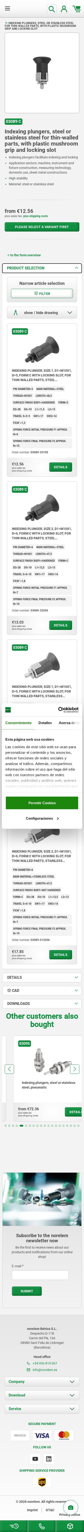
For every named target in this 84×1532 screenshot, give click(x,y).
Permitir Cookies (42, 803)
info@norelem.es (44, 1370)
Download (17, 1395)
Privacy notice (69, 1515)
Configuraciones (39, 818)
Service (15, 1409)
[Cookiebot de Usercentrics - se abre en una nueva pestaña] (59, 710)
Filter (44, 294)
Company (16, 1381)
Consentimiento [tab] (18, 723)
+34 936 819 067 (44, 1363)
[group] (42, 1078)
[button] (6, 1126)
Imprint (32, 1510)
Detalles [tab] (45, 723)
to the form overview (25, 255)
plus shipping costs (35, 216)
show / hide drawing (40, 313)
